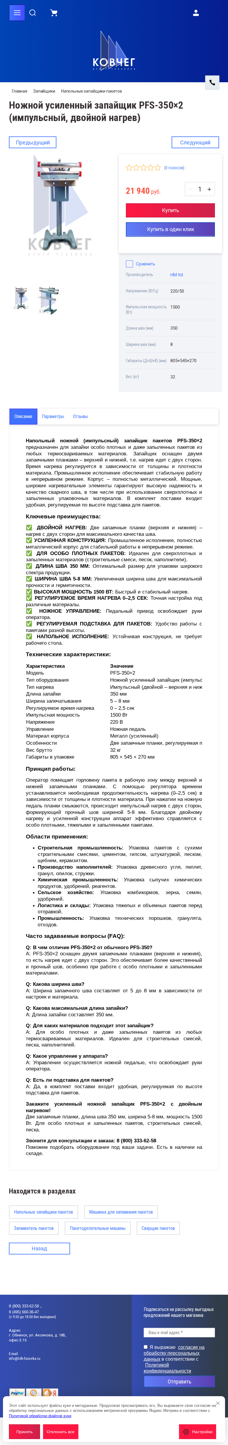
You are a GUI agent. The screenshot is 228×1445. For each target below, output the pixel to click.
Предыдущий (33, 142)
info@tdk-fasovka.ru (24, 1358)
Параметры (53, 416)
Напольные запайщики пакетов (91, 91)
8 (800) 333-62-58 (24, 1306)
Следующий (195, 142)
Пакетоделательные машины (98, 1228)
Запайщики (44, 91)
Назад (39, 1248)
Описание (23, 416)
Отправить (179, 1381)
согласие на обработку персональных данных (174, 1353)
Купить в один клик (170, 229)
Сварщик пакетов (158, 1228)
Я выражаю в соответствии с (174, 1359)
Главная (19, 91)
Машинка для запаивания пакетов (121, 1212)
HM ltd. (177, 275)
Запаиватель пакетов (34, 1228)
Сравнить (145, 264)
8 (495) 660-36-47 (24, 1312)
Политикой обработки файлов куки (40, 1416)
